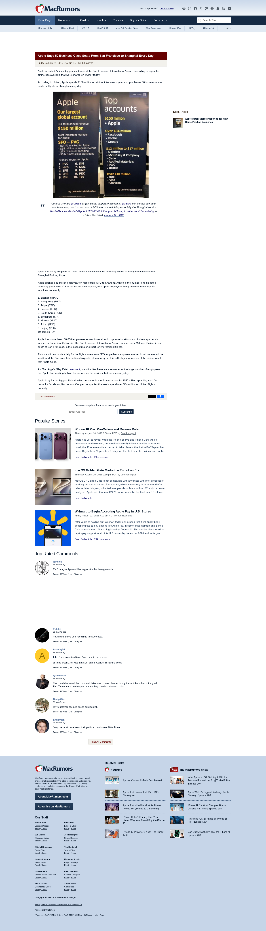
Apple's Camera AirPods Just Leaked (142, 780)
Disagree (78, 574)
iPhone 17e (175, 28)
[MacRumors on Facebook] (195, 8)
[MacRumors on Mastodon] (206, 8)
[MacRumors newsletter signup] (229, 8)
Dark (102, 915)
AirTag (192, 28)
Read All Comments (100, 741)
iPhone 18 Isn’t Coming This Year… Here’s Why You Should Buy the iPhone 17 (143, 820)
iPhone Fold (67, 28)
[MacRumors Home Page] (57, 9)
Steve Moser (41, 884)
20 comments (101, 457)
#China (118, 211)
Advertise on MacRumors (54, 806)
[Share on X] (152, 396)
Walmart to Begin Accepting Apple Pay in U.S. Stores (113, 511)
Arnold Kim (40, 823)
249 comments (47, 396)
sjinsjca (57, 561)
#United (72, 211)
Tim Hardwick (70, 847)
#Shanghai (107, 211)
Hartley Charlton (42, 859)
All (228, 28)
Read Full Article (83, 457)
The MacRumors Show (194, 769)
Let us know (167, 8)
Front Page (44, 20)
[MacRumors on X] (200, 8)
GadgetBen (59, 699)
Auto (90, 915)
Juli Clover (87, 63)
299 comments (102, 539)
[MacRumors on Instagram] (189, 8)
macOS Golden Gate (127, 28)
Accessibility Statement (45, 910)
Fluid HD (82, 915)
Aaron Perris (70, 884)
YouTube (116, 769)
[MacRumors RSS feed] (223, 8)
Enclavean (59, 719)
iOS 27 (85, 28)
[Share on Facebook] (160, 396)
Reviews (118, 20)
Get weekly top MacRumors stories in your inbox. (101, 405)
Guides (84, 20)
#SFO (89, 211)
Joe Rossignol (128, 433)
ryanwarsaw (59, 675)
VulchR (57, 629)
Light (96, 915)
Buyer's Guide (138, 20)
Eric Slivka (69, 823)
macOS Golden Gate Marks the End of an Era (107, 470)
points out (74, 369)
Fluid (74, 915)
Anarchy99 (59, 649)
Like (70, 574)
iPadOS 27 (102, 28)
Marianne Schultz (72, 859)
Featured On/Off (43, 915)
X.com (44, 828)
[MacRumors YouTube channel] (212, 8)
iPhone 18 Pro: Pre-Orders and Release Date (106, 429)
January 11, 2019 (114, 215)
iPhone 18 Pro (45, 28)
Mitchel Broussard (43, 847)
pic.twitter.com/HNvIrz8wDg (138, 211)
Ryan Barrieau (71, 871)
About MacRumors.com (53, 796)
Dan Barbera (41, 871)
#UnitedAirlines (58, 211)
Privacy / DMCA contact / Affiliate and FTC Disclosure (58, 904)
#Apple (81, 211)
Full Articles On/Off (61, 915)
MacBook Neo (153, 28)
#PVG (96, 211)
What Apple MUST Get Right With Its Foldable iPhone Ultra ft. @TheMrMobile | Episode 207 (209, 780)
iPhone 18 (208, 28)
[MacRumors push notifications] (218, 8)
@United (76, 203)
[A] (42, 662)
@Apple (126, 203)
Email (37, 828)
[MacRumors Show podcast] (184, 8)
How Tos (101, 20)
